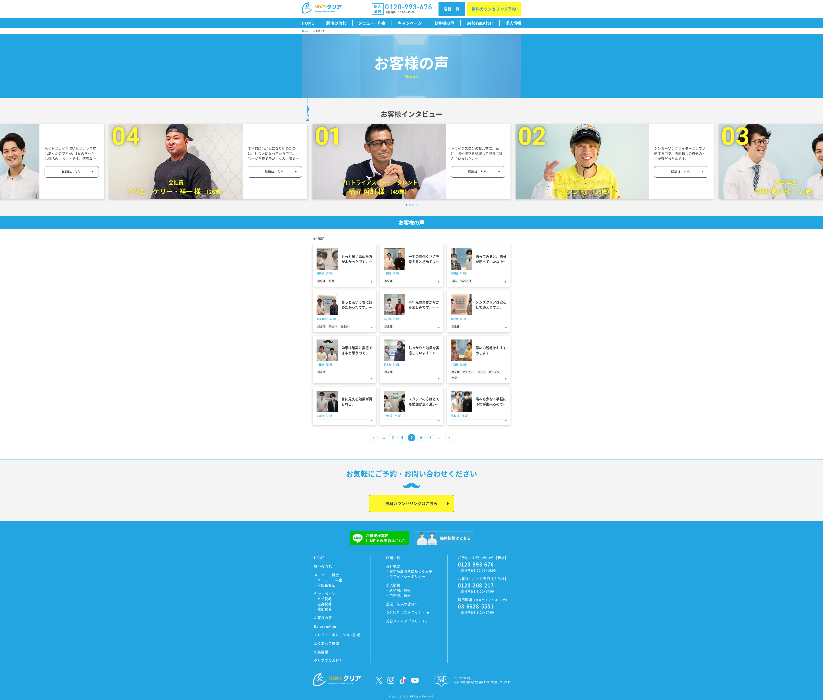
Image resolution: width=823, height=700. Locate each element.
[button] (406, 205)
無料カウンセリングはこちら (411, 503)
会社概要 (393, 566)
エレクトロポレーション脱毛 (337, 634)
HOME (319, 557)
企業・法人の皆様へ (402, 603)
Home (305, 31)
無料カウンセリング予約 (494, 9)
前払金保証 (326, 585)
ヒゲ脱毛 (324, 598)
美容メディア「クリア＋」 (407, 621)
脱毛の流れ (336, 23)
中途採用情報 (400, 595)
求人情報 (513, 23)
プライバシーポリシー (407, 576)
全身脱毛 (324, 603)
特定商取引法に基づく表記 (410, 571)
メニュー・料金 (372, 23)
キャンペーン (410, 23)
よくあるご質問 (326, 643)
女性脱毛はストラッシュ (405, 612)
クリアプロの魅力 (328, 660)
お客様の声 (444, 23)
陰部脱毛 (324, 609)
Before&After (480, 23)
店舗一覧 (452, 9)
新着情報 (321, 651)
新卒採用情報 (400, 590)
